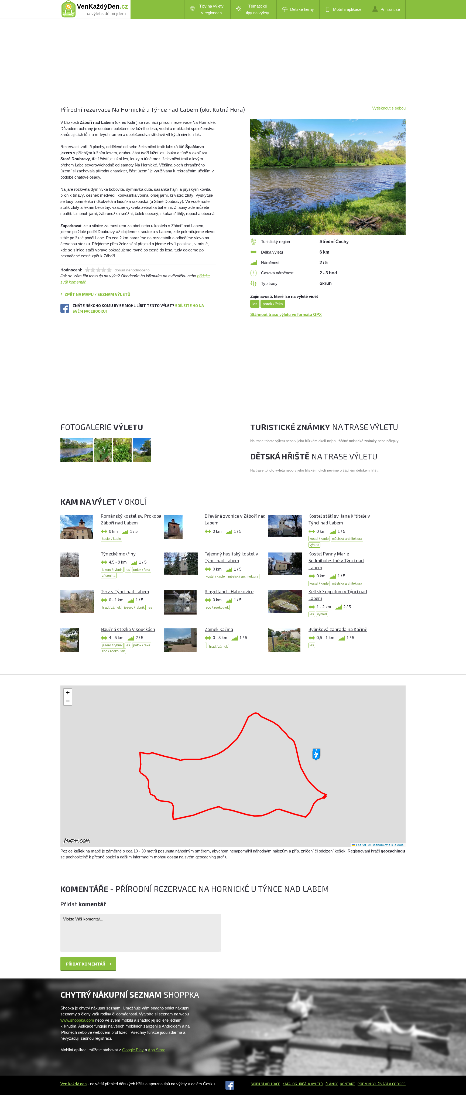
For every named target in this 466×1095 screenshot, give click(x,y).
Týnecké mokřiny (118, 553)
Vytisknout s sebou (389, 108)
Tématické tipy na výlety (257, 9)
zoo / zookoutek (217, 607)
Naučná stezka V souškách (128, 629)
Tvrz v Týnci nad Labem (125, 591)
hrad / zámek (111, 607)
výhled (314, 545)
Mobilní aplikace (347, 9)
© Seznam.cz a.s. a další (386, 844)
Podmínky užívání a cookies (382, 1084)
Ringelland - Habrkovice (229, 591)
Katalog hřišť (295, 1084)
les (254, 304)
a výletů (315, 1084)
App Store (156, 1050)
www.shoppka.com (77, 1020)
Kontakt (347, 1084)
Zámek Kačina (219, 629)
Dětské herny (302, 9)
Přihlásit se (390, 9)
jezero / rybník (112, 570)
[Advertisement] (222, 67)
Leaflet (360, 844)
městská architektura (347, 539)
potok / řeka (273, 304)
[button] (316, 756)
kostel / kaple (111, 539)
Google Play (133, 1050)
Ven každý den (73, 1084)
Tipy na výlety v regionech (211, 9)
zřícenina (108, 576)
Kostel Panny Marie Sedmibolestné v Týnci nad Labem (336, 560)
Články (331, 1084)
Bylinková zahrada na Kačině (338, 629)
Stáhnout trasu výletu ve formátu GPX (286, 314)
